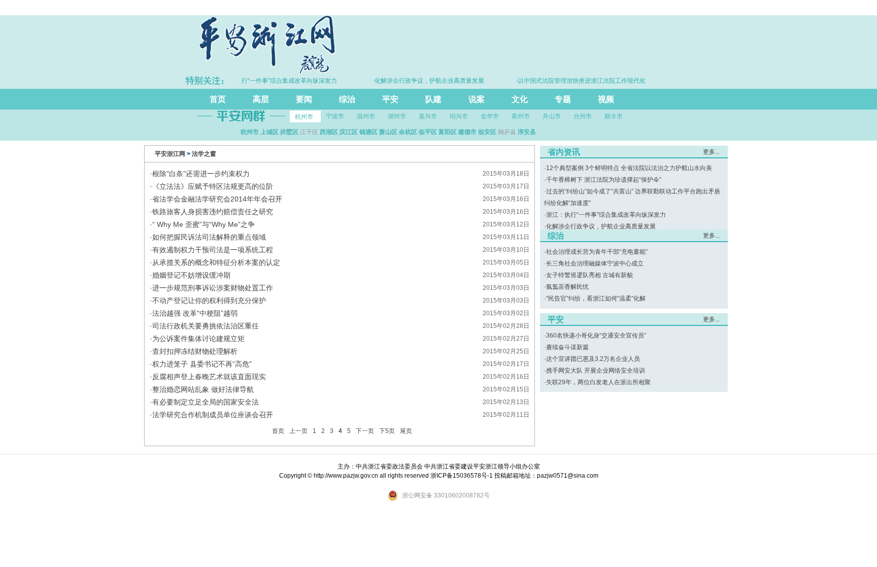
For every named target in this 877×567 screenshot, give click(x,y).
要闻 (304, 99)
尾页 (406, 431)
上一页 (298, 431)
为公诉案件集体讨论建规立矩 (198, 339)
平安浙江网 (170, 153)
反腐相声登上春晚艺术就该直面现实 (209, 377)
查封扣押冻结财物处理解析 (195, 351)
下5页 (387, 431)
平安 (390, 99)
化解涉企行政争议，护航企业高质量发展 (601, 226)
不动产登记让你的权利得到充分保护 (209, 300)
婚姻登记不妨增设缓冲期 (191, 275)
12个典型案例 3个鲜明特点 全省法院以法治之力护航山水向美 (629, 168)
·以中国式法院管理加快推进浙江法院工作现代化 (572, 80)
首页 (218, 99)
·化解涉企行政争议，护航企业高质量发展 (420, 80)
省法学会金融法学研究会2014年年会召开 (217, 199)
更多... (711, 151)
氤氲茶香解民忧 (567, 286)
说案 (476, 99)
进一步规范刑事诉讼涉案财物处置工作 (212, 288)
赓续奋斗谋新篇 (567, 347)
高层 (261, 99)
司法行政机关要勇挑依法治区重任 (205, 326)
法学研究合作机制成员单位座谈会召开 (212, 415)
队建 (433, 99)
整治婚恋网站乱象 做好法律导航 (203, 389)
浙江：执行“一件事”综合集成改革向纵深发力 (606, 214)
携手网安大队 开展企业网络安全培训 (595, 370)
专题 (563, 99)
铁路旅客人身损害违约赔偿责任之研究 (212, 212)
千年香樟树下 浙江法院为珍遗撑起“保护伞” (603, 179)
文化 (520, 99)
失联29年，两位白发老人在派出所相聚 (598, 382)
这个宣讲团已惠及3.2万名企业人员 (593, 358)
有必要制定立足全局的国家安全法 (205, 402)
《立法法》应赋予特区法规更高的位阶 (212, 186)
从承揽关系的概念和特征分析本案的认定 (216, 262)
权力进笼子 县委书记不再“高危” (202, 364)
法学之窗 (204, 153)
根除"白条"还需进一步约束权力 (201, 174)
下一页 (365, 431)
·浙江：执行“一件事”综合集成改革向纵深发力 (268, 80)
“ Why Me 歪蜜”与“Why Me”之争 (203, 224)
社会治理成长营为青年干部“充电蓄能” (597, 251)
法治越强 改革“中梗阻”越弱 (195, 313)
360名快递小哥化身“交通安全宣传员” (596, 335)
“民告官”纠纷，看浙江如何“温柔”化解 (596, 298)
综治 (347, 99)
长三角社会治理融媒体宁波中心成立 (595, 263)
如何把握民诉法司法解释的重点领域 (209, 237)
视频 (606, 99)
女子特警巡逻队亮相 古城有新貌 (589, 275)
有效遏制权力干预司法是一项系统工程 (212, 250)
